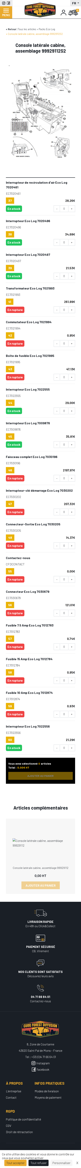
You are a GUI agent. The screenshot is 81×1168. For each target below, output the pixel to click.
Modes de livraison (47, 1091)
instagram (43, 1063)
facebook (43, 1069)
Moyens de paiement (48, 1097)
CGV (8, 1125)
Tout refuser (38, 1163)
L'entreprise (13, 1091)
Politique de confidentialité (23, 1119)
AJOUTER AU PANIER (40, 775)
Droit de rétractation (19, 1132)
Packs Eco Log (47, 29)
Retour (12, 29)
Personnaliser (61, 1163)
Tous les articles (27, 29)
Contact (11, 1097)
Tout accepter (15, 1163)
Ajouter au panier (41, 885)
